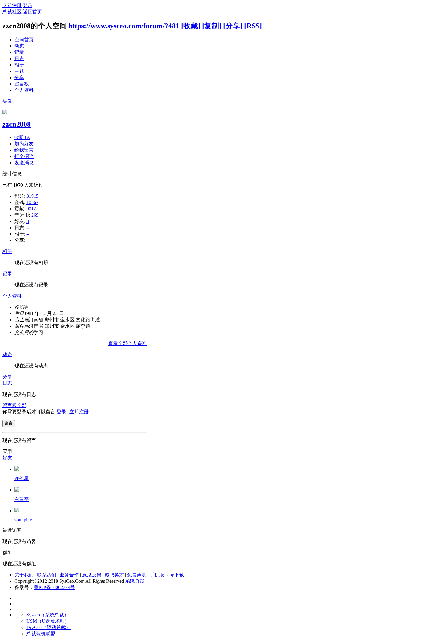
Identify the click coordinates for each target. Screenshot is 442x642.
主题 (19, 71)
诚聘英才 (114, 574)
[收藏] (190, 26)
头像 (7, 101)
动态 (19, 45)
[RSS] (253, 26)
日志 (19, 58)
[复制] (211, 26)
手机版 (157, 574)
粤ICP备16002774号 (54, 587)
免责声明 (136, 574)
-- (27, 227)
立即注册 (12, 5)
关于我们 (24, 574)
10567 (32, 202)
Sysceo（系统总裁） (47, 614)
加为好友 (24, 143)
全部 (21, 405)
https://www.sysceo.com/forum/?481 (124, 26)
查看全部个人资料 (127, 343)
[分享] (232, 26)
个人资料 (24, 90)
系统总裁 (134, 581)
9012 (31, 208)
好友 (7, 457)
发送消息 (24, 162)
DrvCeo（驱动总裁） (48, 627)
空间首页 (24, 39)
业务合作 (69, 574)
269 (34, 215)
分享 (19, 77)
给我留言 (24, 150)
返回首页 (32, 11)
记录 (19, 52)
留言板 (21, 83)
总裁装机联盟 (40, 633)
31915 (32, 196)
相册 (19, 64)
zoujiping (23, 519)
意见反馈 (91, 574)
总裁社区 (12, 11)
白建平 (21, 499)
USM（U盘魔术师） (47, 621)
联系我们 (46, 574)
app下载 (175, 574)
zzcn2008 (16, 124)
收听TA (22, 137)
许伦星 (21, 478)
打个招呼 (24, 156)
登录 (27, 5)
